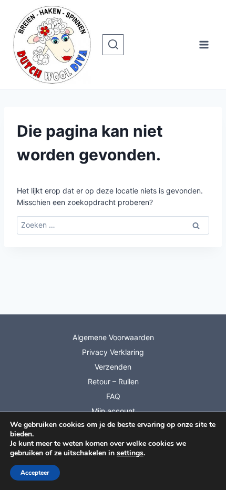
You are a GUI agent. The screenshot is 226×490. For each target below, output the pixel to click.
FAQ (113, 396)
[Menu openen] (203, 44)
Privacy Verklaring (113, 352)
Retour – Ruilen (113, 381)
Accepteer (34, 472)
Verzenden (113, 366)
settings (130, 453)
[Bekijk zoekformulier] (113, 44)
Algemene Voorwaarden (113, 337)
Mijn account (113, 410)
